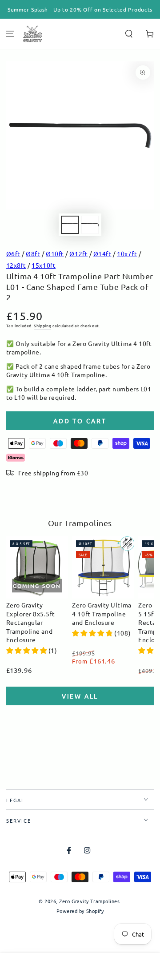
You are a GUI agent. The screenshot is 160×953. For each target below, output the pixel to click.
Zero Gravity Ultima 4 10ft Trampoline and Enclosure (101, 613)
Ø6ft (13, 253)
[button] (128, 34)
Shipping (42, 325)
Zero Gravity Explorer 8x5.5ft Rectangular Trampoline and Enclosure (30, 622)
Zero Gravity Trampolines (89, 901)
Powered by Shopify (80, 911)
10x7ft (127, 253)
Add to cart (80, 421)
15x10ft (44, 265)
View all (80, 696)
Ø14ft (102, 253)
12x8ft (16, 265)
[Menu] (10, 34)
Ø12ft (78, 253)
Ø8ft (33, 253)
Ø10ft (55, 253)
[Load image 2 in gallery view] (90, 225)
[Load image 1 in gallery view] (70, 225)
